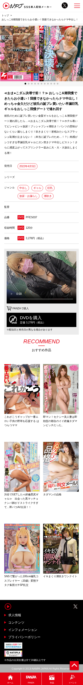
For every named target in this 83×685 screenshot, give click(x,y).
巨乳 (50, 187)
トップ (5, 15)
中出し (23, 187)
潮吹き (48, 195)
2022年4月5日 (27, 166)
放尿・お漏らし (28, 195)
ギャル (37, 187)
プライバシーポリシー (24, 637)
